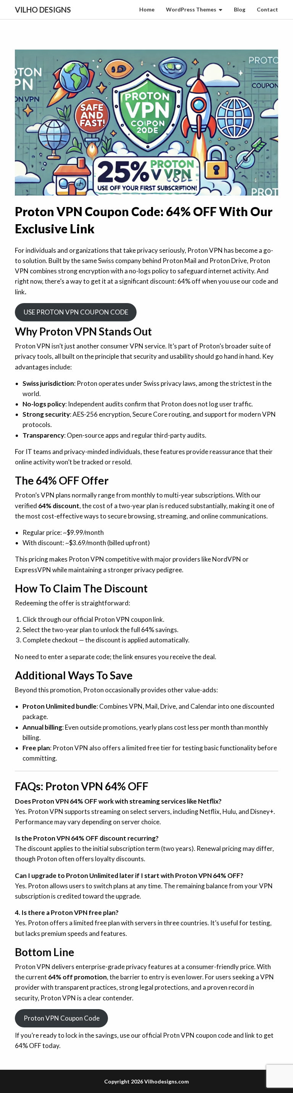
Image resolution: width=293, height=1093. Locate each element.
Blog (239, 9)
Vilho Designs (43, 9)
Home (147, 9)
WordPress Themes (191, 9)
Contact (267, 9)
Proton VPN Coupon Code (62, 1018)
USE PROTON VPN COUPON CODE (76, 312)
